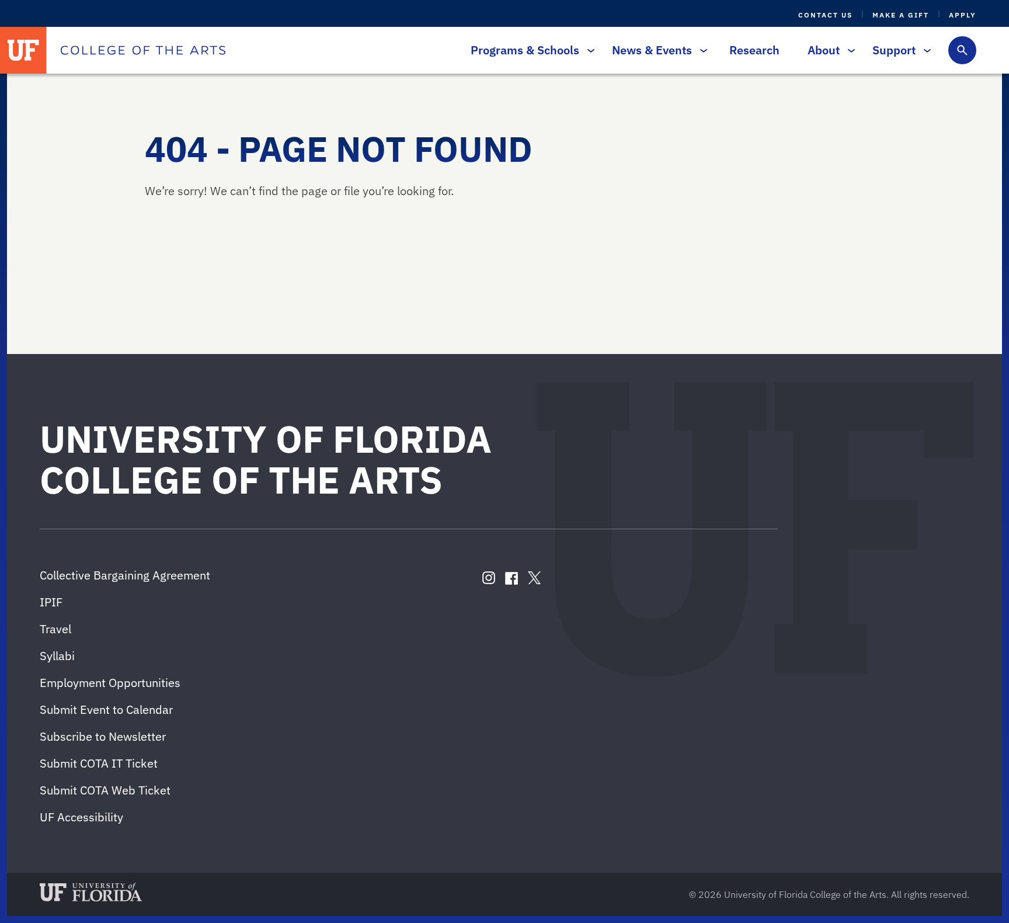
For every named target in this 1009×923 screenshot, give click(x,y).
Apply (962, 15)
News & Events (652, 50)
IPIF (51, 602)
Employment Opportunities (110, 682)
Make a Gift (900, 15)
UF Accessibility (81, 817)
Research (754, 50)
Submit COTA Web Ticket (105, 790)
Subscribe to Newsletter (103, 736)
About (824, 50)
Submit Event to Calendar (106, 709)
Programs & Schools (525, 50)
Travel (55, 629)
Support (894, 50)
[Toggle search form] (962, 50)
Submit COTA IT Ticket (99, 763)
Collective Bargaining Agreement (125, 575)
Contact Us (825, 15)
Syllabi (57, 656)
